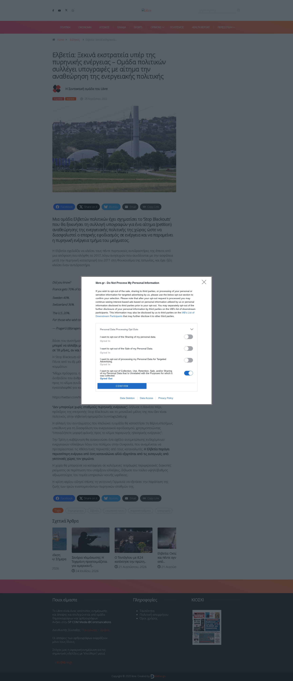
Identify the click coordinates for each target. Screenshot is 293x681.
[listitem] (146, 329)
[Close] (205, 283)
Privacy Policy (165, 398)
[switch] (188, 336)
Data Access (146, 398)
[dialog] (146, 340)
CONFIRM (122, 386)
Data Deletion (127, 398)
